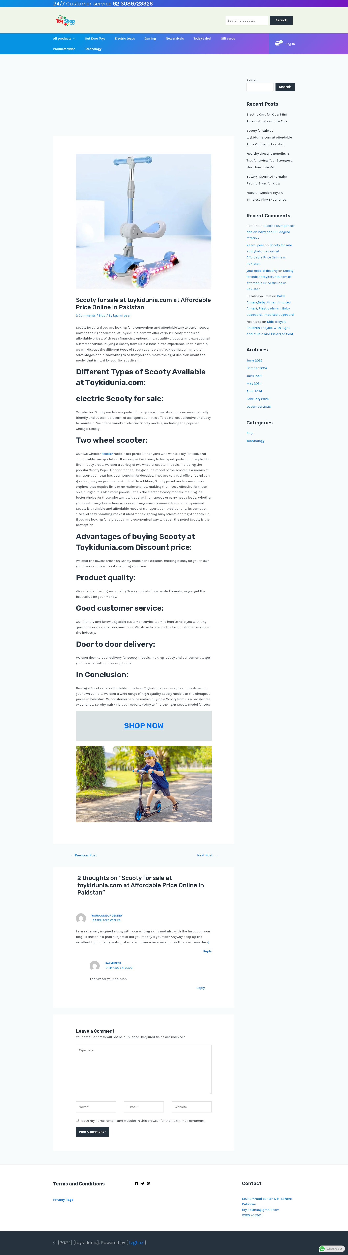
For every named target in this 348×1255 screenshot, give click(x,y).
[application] (73, 38)
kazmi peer (255, 245)
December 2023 (258, 406)
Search (281, 20)
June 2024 (254, 376)
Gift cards (228, 38)
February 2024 (257, 399)
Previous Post (83, 855)
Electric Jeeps (125, 38)
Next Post (207, 855)
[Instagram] (148, 1183)
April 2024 (254, 391)
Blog (102, 315)
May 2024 (253, 383)
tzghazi (137, 1242)
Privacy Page (63, 1200)
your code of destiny (107, 915)
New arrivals (175, 38)
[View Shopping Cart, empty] (277, 44)
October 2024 (256, 368)
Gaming (150, 38)
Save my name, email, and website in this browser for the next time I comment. (143, 1121)
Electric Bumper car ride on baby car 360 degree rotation (270, 232)
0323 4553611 (252, 1215)
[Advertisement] (143, 106)
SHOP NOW (144, 725)
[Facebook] (136, 1183)
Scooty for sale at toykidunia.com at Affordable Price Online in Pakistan (269, 137)
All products (62, 38)
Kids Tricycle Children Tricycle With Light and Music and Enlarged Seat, (270, 328)
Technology (93, 49)
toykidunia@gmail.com (260, 1210)
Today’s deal (202, 38)
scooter (107, 454)
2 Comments (86, 315)
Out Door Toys (95, 38)
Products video (64, 49)
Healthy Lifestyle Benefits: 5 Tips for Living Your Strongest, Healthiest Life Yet (269, 160)
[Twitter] (142, 1183)
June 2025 (254, 360)
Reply (207, 951)
